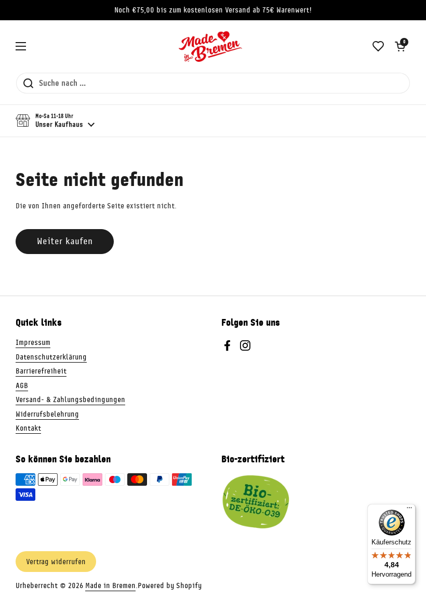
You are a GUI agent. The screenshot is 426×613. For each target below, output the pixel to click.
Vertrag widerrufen (56, 561)
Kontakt (28, 428)
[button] (400, 46)
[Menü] (409, 510)
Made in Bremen (110, 585)
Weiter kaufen (64, 241)
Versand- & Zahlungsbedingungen (70, 399)
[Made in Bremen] (210, 46)
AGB (22, 385)
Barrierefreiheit (41, 371)
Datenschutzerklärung (51, 357)
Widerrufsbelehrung (47, 414)
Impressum (33, 342)
